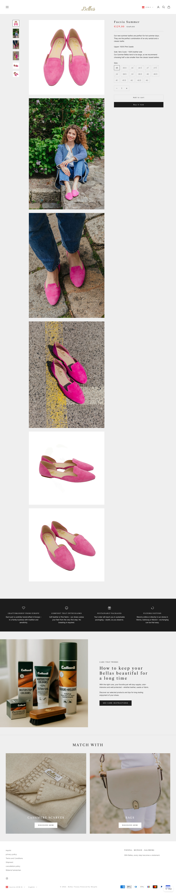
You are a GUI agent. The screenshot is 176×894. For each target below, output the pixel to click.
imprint (8, 850)
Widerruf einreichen (13, 870)
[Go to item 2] (16, 33)
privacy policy (11, 854)
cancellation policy (13, 866)
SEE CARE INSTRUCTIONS (115, 703)
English (31, 887)
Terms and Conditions (14, 858)
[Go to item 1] (16, 23)
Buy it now (138, 105)
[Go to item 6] (16, 74)
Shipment (9, 862)
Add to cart (139, 97)
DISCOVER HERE (46, 825)
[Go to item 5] (16, 65)
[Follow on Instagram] (7, 878)
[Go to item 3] (16, 44)
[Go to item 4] (16, 55)
